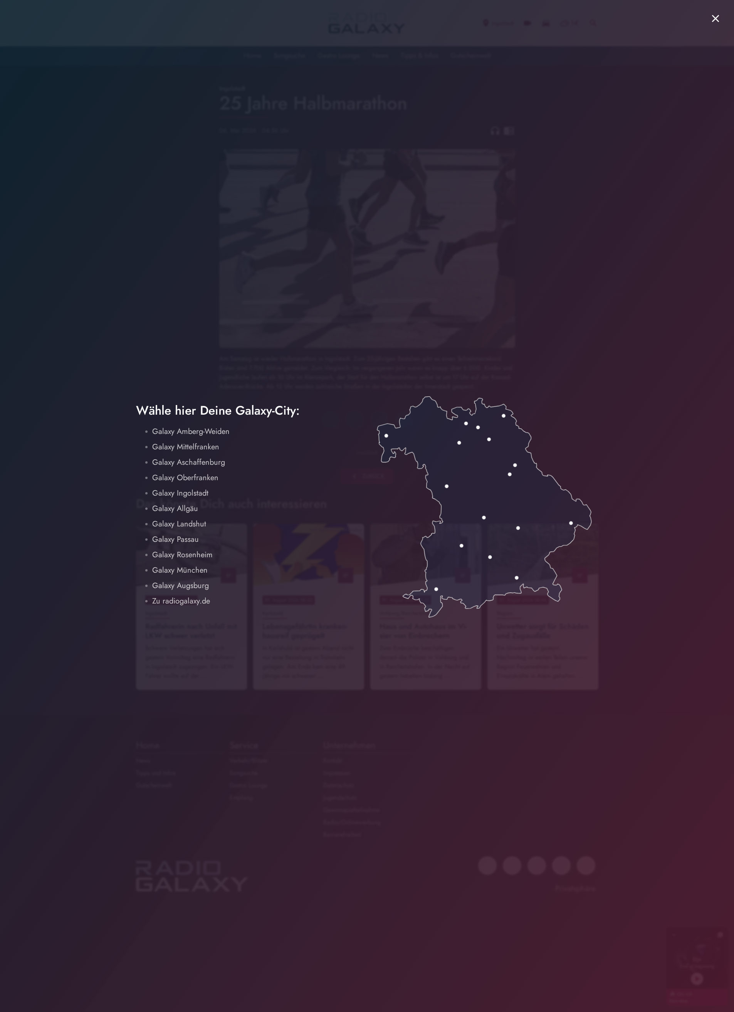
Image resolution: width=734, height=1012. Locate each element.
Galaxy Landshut (179, 524)
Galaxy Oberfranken (185, 477)
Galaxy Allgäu (175, 508)
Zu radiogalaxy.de (181, 601)
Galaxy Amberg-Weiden (191, 431)
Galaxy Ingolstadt (180, 493)
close (715, 18)
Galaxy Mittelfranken (185, 446)
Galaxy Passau (175, 539)
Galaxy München (180, 570)
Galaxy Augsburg (180, 585)
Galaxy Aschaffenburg (188, 462)
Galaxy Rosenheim (182, 554)
